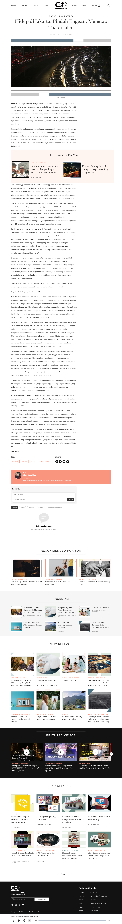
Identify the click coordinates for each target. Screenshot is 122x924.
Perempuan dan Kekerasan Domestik (57, 583)
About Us (93, 892)
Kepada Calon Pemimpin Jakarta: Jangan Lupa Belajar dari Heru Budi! (44, 169)
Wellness (21, 677)
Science (45, 677)
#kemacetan (34, 461)
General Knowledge (24, 714)
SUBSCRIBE (42, 899)
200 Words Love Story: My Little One (47, 854)
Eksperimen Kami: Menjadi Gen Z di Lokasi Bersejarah (73, 819)
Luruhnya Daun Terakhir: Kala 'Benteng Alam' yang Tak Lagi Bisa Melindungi (100, 627)
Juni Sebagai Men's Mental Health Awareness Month (26, 583)
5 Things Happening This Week (46, 818)
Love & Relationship (50, 850)
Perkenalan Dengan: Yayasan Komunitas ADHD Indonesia (20, 819)
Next (111, 754)
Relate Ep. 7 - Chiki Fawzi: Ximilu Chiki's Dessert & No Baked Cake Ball (95, 767)
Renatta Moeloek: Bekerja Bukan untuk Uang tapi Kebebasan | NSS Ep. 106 (59, 768)
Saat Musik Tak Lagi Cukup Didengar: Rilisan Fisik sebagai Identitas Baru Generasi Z (99, 684)
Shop (84, 5)
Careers (93, 900)
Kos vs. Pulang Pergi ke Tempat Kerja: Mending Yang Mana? (95, 169)
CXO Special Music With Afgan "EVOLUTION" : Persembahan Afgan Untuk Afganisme (26, 768)
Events (74, 5)
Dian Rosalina (29, 475)
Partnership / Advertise (98, 896)
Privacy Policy (95, 907)
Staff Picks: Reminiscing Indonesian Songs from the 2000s (99, 856)
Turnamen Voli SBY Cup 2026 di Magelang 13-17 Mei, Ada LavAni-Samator (32, 611)
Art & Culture (100, 677)
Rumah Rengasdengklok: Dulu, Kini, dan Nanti (22, 854)
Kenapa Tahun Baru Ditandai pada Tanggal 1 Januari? (33, 625)
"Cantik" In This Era (100, 608)
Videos (46, 5)
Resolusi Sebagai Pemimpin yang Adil (94, 583)
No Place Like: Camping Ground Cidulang (65, 625)
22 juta (65, 246)
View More (61, 874)
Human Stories (65, 16)
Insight (24, 5)
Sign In (94, 5)
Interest (14, 5)
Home (71, 714)
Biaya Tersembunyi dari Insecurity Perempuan (46, 718)
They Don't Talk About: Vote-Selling (99, 818)
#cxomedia (15, 461)
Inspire (35, 5)
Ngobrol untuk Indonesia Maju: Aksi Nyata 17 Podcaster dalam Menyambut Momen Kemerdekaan (72, 858)
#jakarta (24, 461)
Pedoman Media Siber (98, 903)
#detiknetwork (45, 461)
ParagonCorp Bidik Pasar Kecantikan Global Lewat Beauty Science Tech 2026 (66, 611)
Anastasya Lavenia (33, 916)
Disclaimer (94, 911)
